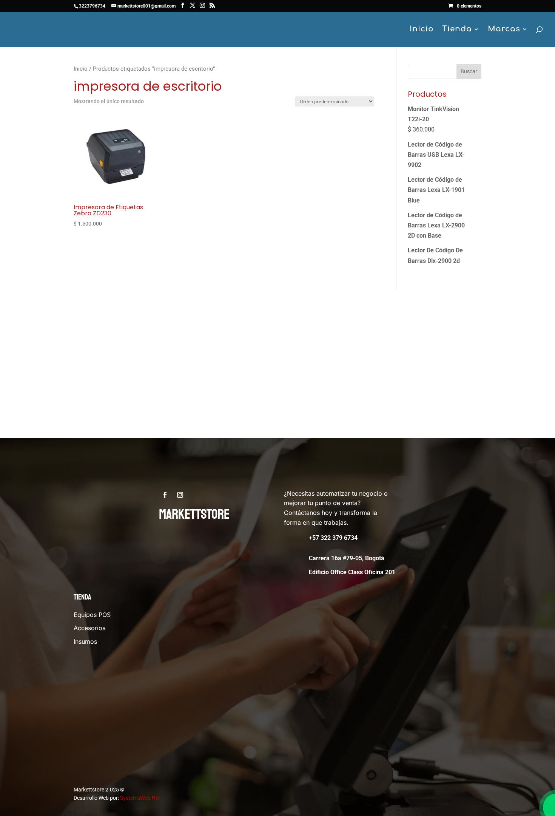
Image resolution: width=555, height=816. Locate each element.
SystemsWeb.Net (140, 798)
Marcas (504, 29)
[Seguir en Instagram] (180, 495)
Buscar (469, 71)
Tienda (457, 29)
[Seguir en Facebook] (165, 495)
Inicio (422, 29)
